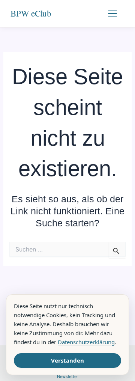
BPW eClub (30, 13)
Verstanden (67, 360)
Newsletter (67, 376)
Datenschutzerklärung (86, 342)
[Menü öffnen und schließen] (116, 13)
